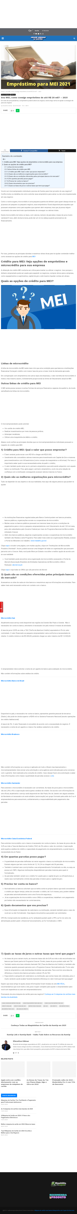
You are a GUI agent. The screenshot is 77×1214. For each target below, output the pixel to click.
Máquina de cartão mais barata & (44, 1210)
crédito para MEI (6, 1006)
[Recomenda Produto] (58, 1196)
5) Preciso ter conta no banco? (17, 181)
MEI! (33, 256)
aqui (7, 546)
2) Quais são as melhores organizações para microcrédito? (27, 174)
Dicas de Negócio (6, 94)
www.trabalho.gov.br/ (39, 541)
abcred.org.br (17, 565)
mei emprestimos (64, 1006)
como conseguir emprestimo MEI (11, 1003)
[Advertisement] (38, 14)
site (52, 776)
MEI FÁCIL (61, 984)
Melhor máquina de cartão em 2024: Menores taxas (18, 1124)
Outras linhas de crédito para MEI (18, 169)
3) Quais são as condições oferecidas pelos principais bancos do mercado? (33, 176)
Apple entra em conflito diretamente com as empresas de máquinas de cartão (12, 1083)
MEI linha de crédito (22, 1009)
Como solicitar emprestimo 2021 (54, 1003)
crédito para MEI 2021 (20, 1006)
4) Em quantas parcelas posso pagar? (20, 179)
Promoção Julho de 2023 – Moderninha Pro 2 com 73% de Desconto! (63, 1082)
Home (3, 91)
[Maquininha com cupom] (58, 1185)
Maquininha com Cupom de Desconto (63, 1210)
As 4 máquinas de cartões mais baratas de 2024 (17, 1109)
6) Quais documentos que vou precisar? (21, 183)
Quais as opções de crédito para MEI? (18, 164)
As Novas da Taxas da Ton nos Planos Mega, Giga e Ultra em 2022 (37, 1082)
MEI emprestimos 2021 (8, 1009)
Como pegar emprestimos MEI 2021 (32, 1003)
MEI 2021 (46, 1006)
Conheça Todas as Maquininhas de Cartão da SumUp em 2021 (38, 1025)
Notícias (13, 94)
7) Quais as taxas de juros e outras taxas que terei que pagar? (28, 186)
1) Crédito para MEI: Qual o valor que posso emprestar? (26, 172)
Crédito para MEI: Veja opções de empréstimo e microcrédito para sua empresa (33, 162)
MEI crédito (53, 1006)
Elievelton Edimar (7, 105)
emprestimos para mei (34, 1006)
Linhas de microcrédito (15, 167)
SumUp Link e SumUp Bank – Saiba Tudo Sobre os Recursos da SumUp (38, 1035)
